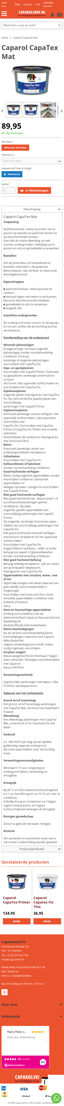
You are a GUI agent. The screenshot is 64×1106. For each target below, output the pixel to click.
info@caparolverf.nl (13, 959)
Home (5, 37)
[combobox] (29, 25)
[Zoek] (59, 25)
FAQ (37, 4)
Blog (17, 4)
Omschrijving (32, 209)
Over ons (4, 4)
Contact (27, 4)
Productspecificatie (32, 849)
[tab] (32, 209)
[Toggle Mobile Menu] (10, 13)
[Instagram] (5, 992)
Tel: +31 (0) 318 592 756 (15, 955)
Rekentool (13, 174)
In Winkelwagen (36, 190)
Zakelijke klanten (48, 4)
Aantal (5, 184)
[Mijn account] (53, 14)
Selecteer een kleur (15, 147)
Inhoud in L (8, 154)
